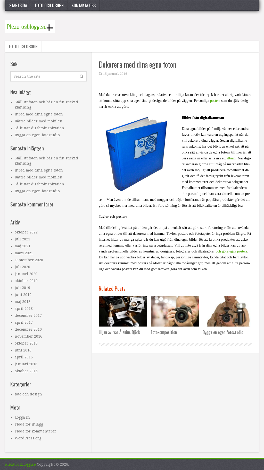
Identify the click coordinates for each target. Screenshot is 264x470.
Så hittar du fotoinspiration (39, 128)
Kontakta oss (84, 5)
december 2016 (28, 329)
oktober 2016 (26, 343)
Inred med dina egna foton (39, 114)
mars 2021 (24, 253)
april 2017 (24, 322)
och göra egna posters (231, 251)
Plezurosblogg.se (20, 464)
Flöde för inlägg (29, 424)
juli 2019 (22, 288)
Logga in (22, 417)
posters (215, 101)
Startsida (18, 5)
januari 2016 (26, 364)
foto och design (49, 5)
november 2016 (28, 336)
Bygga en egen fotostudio (37, 135)
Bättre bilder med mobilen (38, 121)
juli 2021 (22, 239)
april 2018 (24, 308)
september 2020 (29, 260)
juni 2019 (23, 295)
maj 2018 (22, 302)
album (231, 158)
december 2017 (28, 315)
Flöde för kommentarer (35, 431)
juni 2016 (23, 350)
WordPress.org (28, 438)
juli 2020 (22, 267)
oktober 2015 (26, 371)
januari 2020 (26, 274)
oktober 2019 (26, 281)
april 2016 (24, 357)
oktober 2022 (26, 232)
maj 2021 (22, 246)
